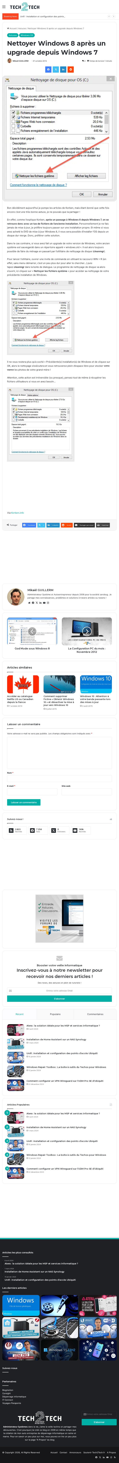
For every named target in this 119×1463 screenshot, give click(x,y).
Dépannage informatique (14, 1396)
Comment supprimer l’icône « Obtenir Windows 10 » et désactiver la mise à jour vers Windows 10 (59, 701)
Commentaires (95, 1014)
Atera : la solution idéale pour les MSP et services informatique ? (63, 1025)
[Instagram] (48, 603)
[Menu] (3, 7)
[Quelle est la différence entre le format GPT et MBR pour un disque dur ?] (59, 1305)
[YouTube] (44, 603)
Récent (19, 1014)
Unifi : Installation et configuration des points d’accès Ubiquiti (49, 16)
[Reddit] (71, 69)
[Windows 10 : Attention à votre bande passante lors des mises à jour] (96, 684)
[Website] (29, 603)
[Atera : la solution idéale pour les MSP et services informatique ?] (15, 1030)
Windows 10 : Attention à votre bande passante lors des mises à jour (95, 699)
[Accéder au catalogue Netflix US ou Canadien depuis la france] (23, 684)
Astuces (22, 28)
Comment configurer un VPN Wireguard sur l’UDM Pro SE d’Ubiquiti (64, 1081)
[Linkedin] (63, 69)
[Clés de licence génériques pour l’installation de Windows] (21, 1305)
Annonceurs (75, 1452)
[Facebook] (48, 69)
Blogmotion (7, 1390)
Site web (66, 786)
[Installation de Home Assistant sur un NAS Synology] (15, 1044)
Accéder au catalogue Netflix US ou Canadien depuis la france (20, 699)
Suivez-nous (9, 1368)
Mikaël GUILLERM (21, 61)
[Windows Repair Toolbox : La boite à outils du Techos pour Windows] (15, 1071)
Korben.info (17, 512)
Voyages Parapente (11, 1403)
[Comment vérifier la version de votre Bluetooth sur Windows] (98, 1350)
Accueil (13, 28)
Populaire (55, 1014)
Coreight (6, 1393)
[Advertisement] (59, 488)
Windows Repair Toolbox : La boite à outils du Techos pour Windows (66, 1067)
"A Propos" (41, 1439)
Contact (63, 1452)
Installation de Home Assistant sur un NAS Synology (56, 1039)
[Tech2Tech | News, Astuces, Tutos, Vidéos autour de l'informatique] (24, 6)
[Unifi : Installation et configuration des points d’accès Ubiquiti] (15, 1057)
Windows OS (27, 35)
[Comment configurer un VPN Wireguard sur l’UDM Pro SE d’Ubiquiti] (15, 1085)
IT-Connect (7, 1400)
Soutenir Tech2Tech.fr (94, 1452)
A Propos (111, 1452)
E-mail (11, 786)
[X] (56, 69)
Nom (10, 773)
